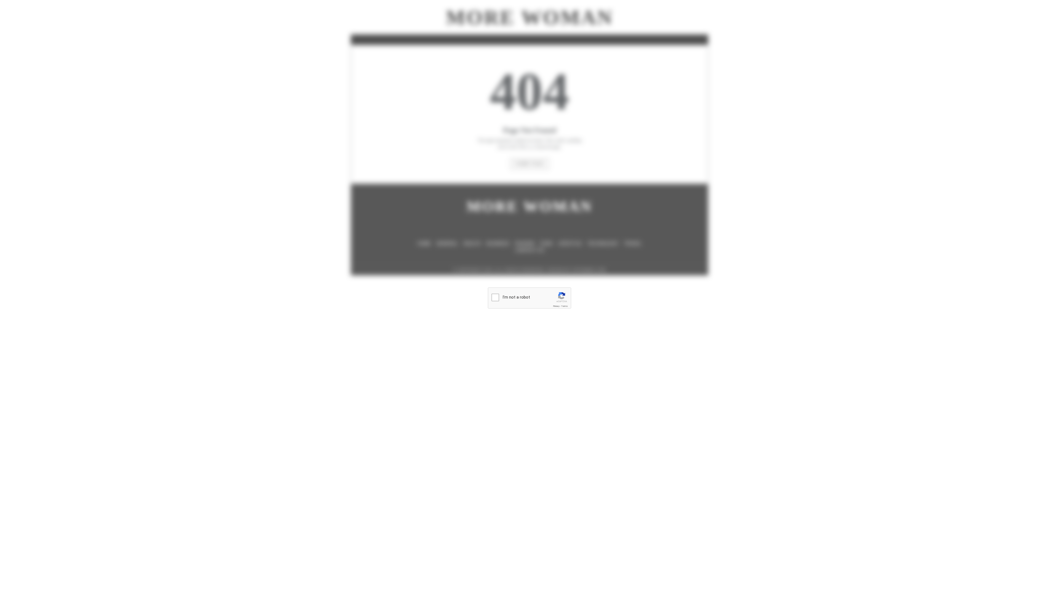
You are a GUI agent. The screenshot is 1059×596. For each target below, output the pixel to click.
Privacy (556, 306)
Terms (564, 306)
